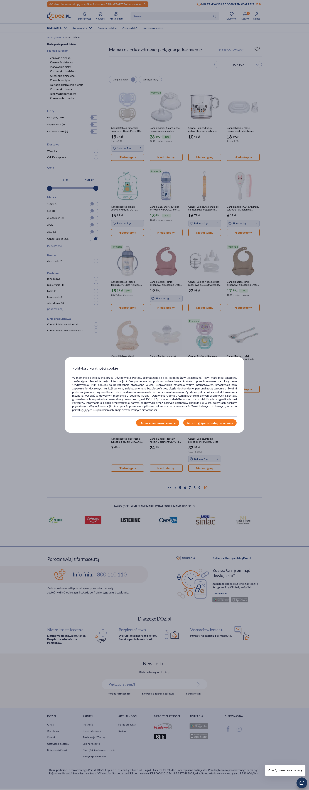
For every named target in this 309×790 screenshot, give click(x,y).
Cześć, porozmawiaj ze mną (285, 770)
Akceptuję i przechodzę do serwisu (210, 423)
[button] (301, 782)
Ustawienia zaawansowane (158, 423)
